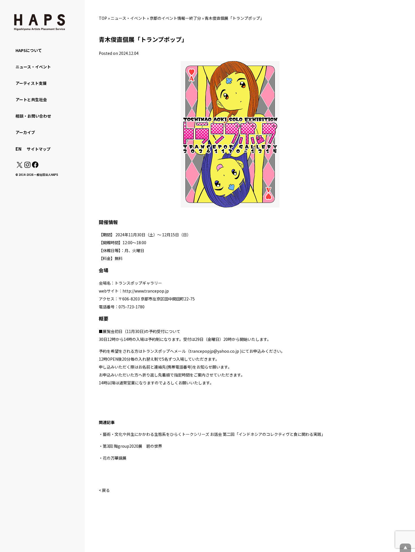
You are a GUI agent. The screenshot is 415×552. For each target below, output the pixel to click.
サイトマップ (39, 149)
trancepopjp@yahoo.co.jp (214, 351)
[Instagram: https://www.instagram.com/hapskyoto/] (27, 166)
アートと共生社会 (31, 99)
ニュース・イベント (128, 18)
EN (18, 148)
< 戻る (104, 490)
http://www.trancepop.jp (146, 291)
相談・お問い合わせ (33, 116)
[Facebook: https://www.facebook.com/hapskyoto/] (34, 166)
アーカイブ (25, 132)
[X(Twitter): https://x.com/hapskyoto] (19, 166)
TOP (103, 18)
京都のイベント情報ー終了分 (175, 18)
